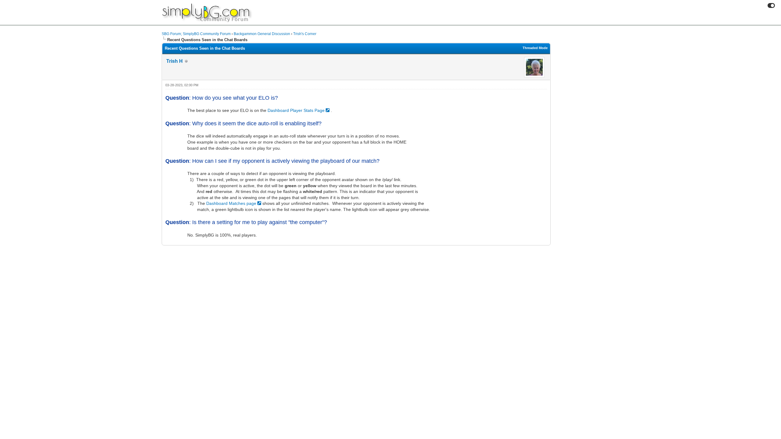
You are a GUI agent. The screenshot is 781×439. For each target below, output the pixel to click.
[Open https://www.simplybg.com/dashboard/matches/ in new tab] (259, 203)
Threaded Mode (535, 48)
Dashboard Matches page (231, 203)
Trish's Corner (304, 34)
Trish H (174, 61)
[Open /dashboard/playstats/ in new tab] (328, 110)
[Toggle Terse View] (771, 5)
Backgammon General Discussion (262, 34)
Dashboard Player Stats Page (296, 110)
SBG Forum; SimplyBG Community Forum (196, 34)
